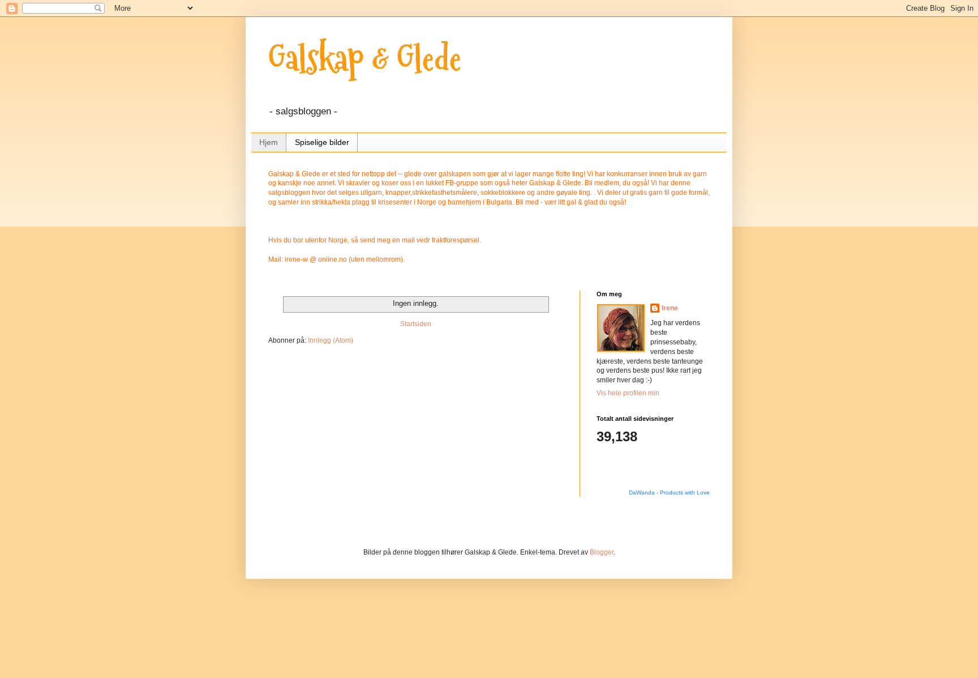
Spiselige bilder (322, 142)
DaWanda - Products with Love (669, 492)
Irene (670, 308)
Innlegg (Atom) (330, 340)
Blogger (602, 552)
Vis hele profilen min (628, 393)
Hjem (268, 142)
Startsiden (415, 324)
